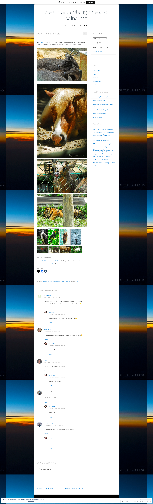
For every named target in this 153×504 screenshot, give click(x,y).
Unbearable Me (84, 26)
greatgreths (60, 36)
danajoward (47, 295)
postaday (103, 154)
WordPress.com (97, 85)
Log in (94, 74)
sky (111, 154)
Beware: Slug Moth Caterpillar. (76, 488)
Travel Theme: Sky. (98, 117)
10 (84, 33)
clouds (98, 135)
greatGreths (97, 52)
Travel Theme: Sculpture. (100, 113)
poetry (94, 154)
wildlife (59, 283)
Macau (114, 138)
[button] (62, 121)
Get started (91, 2)
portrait (98, 154)
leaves (109, 138)
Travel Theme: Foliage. (47, 263)
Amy (45, 360)
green (114, 135)
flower (105, 135)
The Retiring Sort (49, 423)
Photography (56, 281)
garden (110, 135)
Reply (46, 308)
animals (77, 281)
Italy (101, 138)
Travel (63, 281)
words (94, 165)
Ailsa (99, 129)
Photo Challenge (47, 281)
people (109, 144)
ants (105, 129)
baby (97, 132)
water (112, 159)
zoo (64, 283)
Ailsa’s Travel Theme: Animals (49, 260)
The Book (74, 26)
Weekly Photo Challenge (101, 163)
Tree (109, 159)
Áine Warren (47, 329)
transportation (108, 156)
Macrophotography (102, 140)
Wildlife (67, 281)
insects (98, 138)
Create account (97, 70)
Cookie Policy (31, 501)
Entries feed (96, 77)
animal (42, 42)
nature (95, 143)
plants (111, 150)
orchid (100, 144)
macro (94, 140)
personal (95, 147)
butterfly (111, 132)
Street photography (99, 156)
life (111, 138)
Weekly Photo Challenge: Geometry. (103, 110)
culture (101, 135)
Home (66, 26)
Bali (99, 132)
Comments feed (97, 81)
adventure (95, 129)
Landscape (105, 138)
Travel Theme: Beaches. (99, 100)
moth (109, 140)
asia (94, 132)
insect (94, 138)
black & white (104, 132)
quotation (108, 154)
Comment (80, 482)
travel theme (53, 283)
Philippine (100, 147)
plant (108, 151)
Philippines (107, 147)
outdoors (104, 144)
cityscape (94, 135)
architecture (110, 129)
